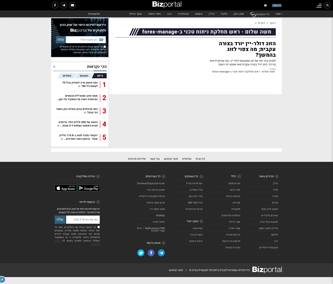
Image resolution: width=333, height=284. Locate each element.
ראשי (279, 14)
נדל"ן (212, 14)
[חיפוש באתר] (327, 5)
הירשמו (277, 5)
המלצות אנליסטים (230, 215)
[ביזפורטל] (167, 4)
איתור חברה (159, 222)
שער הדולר (135, 14)
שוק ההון (239, 14)
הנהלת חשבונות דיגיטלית (152, 196)
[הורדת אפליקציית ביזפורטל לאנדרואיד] (89, 190)
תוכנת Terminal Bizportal (151, 183)
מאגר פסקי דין (157, 209)
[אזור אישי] (265, 5)
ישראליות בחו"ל (194, 183)
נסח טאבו (198, 228)
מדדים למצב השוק (268, 228)
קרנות (275, 202)
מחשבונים (94, 14)
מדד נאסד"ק (196, 190)
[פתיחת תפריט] (319, 6)
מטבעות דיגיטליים (268, 247)
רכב (169, 14)
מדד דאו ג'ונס (196, 196)
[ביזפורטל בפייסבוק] (55, 5)
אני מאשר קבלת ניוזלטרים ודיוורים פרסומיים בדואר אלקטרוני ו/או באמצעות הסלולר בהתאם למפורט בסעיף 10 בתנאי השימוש (83, 49)
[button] (3, 279)
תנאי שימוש (171, 159)
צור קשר (155, 159)
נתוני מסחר (154, 14)
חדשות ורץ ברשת (231, 241)
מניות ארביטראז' (194, 209)
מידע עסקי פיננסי (156, 202)
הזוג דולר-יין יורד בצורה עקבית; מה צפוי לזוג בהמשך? (247, 49)
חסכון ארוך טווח (269, 209)
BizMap (160, 215)
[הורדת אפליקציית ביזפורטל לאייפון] (66, 190)
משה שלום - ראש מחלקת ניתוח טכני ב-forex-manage (243, 71)
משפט (198, 14)
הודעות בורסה (233, 196)
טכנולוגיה (183, 14)
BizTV (274, 235)
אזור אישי (235, 190)
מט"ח (275, 196)
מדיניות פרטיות (137, 159)
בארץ (273, 69)
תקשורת (236, 209)
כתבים (261, 23)
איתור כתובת (196, 241)
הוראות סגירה (233, 235)
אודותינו (186, 159)
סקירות (236, 202)
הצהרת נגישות (232, 247)
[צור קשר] (72, 5)
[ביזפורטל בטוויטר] (140, 252)
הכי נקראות (97, 67)
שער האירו (234, 228)
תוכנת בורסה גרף (156, 190)
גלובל (224, 14)
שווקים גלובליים (269, 215)
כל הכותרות (262, 14)
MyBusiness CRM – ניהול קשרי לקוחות (151, 229)
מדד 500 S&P (195, 202)
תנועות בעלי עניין (269, 222)
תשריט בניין (196, 235)
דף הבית (200, 159)
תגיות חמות (234, 183)
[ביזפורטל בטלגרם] (64, 5)
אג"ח (275, 190)
